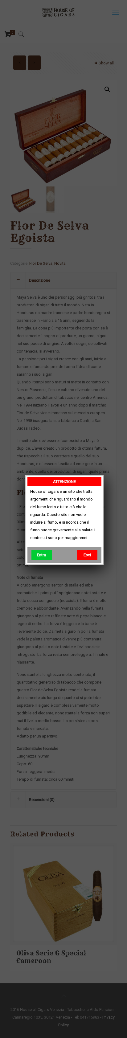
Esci (87, 555)
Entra (41, 555)
